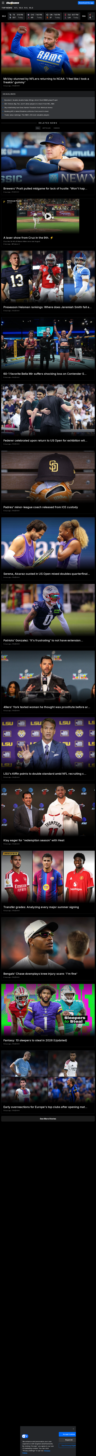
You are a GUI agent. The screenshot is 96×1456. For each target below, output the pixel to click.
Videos (57, 128)
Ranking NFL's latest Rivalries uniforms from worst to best (26, 111)
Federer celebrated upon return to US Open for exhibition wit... (45, 440)
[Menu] (3, 3)
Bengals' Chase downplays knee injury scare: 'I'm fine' (40, 973)
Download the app (86, 3)
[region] (48, 1441)
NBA (21, 8)
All (37, 128)
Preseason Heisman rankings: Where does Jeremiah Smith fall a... (47, 307)
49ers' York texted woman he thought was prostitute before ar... (46, 707)
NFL (16, 8)
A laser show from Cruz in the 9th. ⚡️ (28, 237)
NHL (26, 8)
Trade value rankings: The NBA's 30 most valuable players (26, 115)
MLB (31, 8)
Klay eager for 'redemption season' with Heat (33, 840)
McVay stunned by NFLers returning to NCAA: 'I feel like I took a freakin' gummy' (46, 80)
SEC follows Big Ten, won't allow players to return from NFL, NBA (29, 104)
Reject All (69, 1440)
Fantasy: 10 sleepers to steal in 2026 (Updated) (35, 1040)
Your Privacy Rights (69, 1445)
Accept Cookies (69, 1434)
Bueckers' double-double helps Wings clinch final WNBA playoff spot (31, 100)
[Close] (73, 1429)
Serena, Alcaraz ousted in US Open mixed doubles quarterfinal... (46, 573)
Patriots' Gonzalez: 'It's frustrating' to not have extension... (43, 640)
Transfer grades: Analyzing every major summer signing (41, 907)
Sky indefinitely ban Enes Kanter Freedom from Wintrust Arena (28, 107)
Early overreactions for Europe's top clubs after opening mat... (45, 1107)
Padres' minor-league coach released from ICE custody (40, 507)
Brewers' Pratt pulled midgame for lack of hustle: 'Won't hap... (45, 188)
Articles (46, 128)
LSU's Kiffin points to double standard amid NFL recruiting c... (44, 773)
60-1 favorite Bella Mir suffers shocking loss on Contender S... (45, 373)
